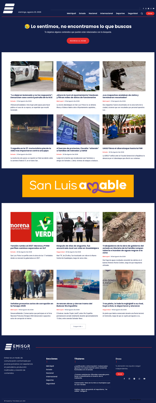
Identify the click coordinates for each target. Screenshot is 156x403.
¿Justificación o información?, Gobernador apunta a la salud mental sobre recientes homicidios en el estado (91, 368)
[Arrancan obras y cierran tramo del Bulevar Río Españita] (78, 285)
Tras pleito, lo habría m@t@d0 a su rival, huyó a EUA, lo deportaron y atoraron (123, 304)
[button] (141, 13)
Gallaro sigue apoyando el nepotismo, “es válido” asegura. (90, 390)
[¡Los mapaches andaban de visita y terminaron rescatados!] (124, 76)
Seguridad (61, 252)
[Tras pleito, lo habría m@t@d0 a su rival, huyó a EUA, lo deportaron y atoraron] (124, 285)
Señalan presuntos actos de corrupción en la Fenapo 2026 (32, 304)
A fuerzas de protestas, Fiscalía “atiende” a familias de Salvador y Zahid (78, 149)
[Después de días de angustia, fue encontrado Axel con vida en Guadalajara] (78, 227)
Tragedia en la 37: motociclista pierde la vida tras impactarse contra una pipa (31, 149)
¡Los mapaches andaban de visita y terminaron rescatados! (120, 96)
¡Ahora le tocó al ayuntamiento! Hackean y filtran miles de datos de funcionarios (77, 96)
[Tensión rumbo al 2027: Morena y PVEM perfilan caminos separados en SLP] (32, 227)
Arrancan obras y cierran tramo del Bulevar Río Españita (74, 304)
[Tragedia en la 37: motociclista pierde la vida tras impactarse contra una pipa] (32, 129)
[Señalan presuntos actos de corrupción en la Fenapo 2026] (32, 285)
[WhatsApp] (151, 8)
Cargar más (77, 326)
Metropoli (60, 101)
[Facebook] (143, 8)
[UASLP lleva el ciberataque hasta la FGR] (124, 129)
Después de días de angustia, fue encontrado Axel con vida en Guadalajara (78, 246)
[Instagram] (146, 8)
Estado (13, 101)
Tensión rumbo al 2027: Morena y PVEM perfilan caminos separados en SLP (30, 246)
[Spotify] (148, 8)
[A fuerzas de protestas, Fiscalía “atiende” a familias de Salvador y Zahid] (78, 129)
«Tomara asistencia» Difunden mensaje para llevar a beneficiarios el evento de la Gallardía (91, 376)
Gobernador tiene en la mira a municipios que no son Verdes (92, 384)
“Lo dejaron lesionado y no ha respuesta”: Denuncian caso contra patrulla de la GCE (32, 96)
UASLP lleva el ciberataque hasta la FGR (123, 148)
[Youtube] (153, 8)
